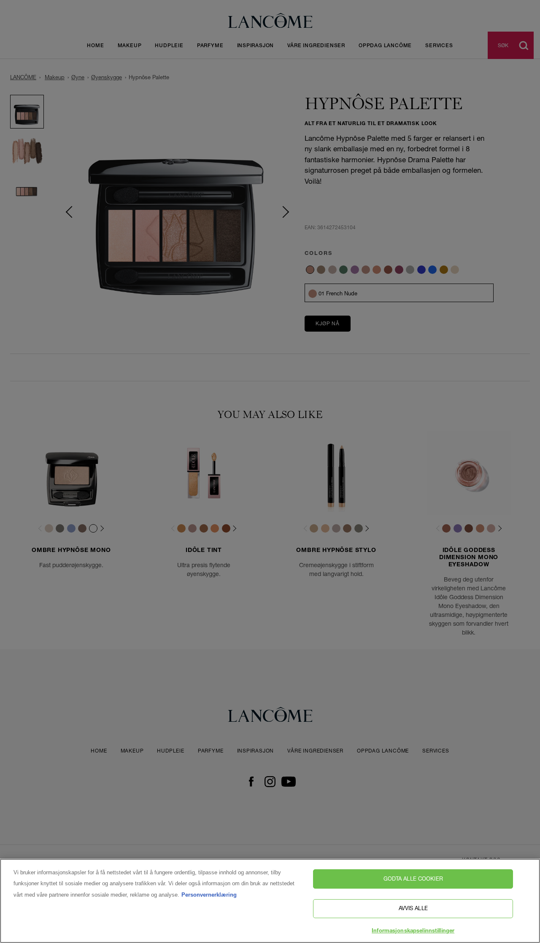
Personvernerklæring (209, 895)
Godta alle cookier (413, 878)
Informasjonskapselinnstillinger (413, 931)
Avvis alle (413, 908)
